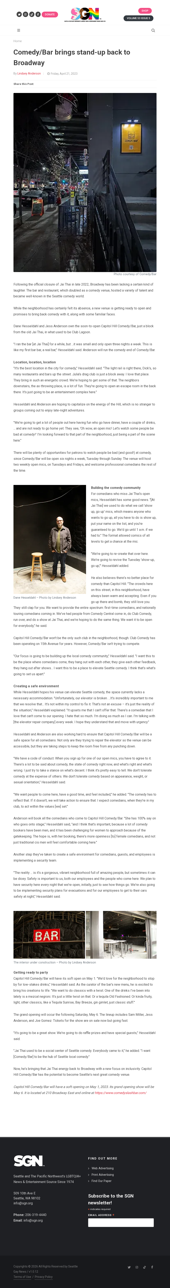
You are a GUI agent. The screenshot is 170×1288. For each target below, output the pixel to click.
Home (17, 41)
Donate (50, 14)
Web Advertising (103, 1168)
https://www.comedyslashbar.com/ (120, 1093)
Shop (145, 10)
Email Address (101, 1215)
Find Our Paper (102, 1181)
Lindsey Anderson (29, 73)
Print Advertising (103, 1175)
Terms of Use (22, 1276)
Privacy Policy (44, 1276)
